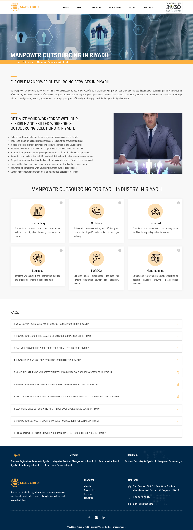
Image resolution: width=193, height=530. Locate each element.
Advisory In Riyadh (30, 465)
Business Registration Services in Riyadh (30, 461)
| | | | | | (96, 463)
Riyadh (16, 455)
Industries (88, 497)
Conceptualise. (120, 527)
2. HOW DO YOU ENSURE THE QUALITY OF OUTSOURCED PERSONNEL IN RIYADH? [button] (53, 336)
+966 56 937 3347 (141, 497)
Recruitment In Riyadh (108, 461)
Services (29, 62)
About (80, 7)
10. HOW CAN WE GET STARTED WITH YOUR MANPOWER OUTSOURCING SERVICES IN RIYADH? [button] (60, 433)
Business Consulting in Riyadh (139, 461)
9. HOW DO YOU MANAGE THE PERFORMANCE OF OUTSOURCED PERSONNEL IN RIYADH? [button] (57, 421)
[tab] (96, 324)
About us (88, 486)
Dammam (132, 455)
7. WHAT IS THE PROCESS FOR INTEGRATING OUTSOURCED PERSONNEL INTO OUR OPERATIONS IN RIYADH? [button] (67, 396)
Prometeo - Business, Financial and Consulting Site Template (26, 7)
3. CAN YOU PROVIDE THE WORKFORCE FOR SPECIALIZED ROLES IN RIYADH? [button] (51, 348)
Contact (148, 7)
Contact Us (89, 490)
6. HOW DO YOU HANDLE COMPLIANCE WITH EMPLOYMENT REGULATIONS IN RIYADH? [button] (56, 384)
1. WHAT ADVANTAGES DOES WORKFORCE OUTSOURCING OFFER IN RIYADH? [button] (51, 324)
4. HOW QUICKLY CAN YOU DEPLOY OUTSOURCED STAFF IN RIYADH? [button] (47, 360)
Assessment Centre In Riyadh (58, 465)
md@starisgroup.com (143, 503)
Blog (132, 7)
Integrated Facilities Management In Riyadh (73, 461)
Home (66, 7)
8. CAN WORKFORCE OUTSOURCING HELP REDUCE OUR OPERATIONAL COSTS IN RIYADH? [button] (57, 409)
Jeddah (74, 455)
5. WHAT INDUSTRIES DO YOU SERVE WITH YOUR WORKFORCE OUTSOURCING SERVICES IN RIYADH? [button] (63, 372)
